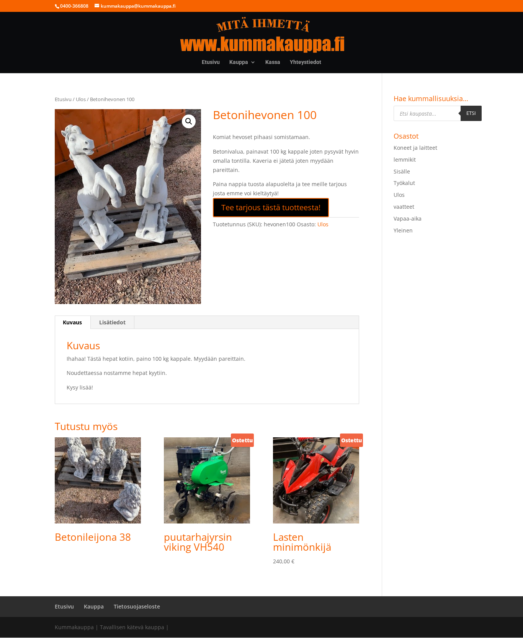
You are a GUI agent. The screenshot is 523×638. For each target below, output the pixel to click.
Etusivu (211, 62)
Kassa (272, 62)
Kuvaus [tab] (72, 322)
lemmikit (405, 159)
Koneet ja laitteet (415, 147)
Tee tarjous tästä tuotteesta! (270, 207)
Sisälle (402, 171)
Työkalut (404, 182)
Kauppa (238, 62)
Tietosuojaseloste (137, 606)
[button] (189, 121)
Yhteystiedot (305, 62)
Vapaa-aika (408, 218)
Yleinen (403, 230)
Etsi (471, 113)
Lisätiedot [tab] (112, 322)
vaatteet (404, 206)
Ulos (81, 99)
